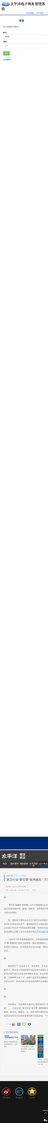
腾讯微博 (19, 1098)
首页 (5, 864)
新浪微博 (6, 1098)
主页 (15, 876)
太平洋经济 (33, 865)
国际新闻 (24, 864)
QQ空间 (32, 1098)
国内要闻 (14, 864)
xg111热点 (43, 864)
